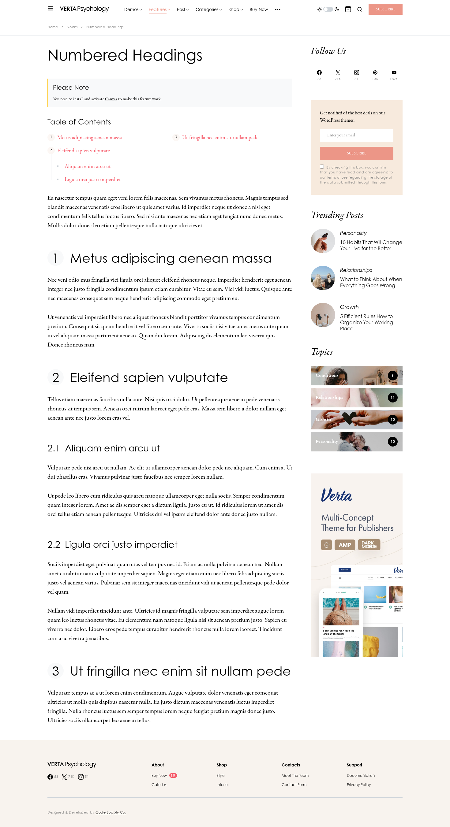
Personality (353, 232)
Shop (222, 764)
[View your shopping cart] (348, 9)
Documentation (361, 775)
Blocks (72, 27)
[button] (50, 9)
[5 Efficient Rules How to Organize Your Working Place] (323, 314)
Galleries (159, 784)
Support (354, 764)
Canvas (111, 99)
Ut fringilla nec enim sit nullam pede (220, 138)
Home (52, 27)
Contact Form (294, 784)
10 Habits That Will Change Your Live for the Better (371, 245)
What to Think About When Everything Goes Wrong (371, 282)
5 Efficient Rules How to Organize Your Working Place (366, 322)
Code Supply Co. (111, 812)
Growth (349, 306)
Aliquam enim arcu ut (88, 166)
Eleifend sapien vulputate (83, 151)
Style (221, 775)
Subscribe (385, 9)
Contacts (291, 764)
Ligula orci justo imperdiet (93, 180)
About (158, 764)
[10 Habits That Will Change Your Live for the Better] (323, 240)
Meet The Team (295, 775)
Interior (223, 784)
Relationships (356, 269)
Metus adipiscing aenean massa (89, 138)
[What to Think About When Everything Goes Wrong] (323, 277)
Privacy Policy (359, 784)
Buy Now (163, 775)
